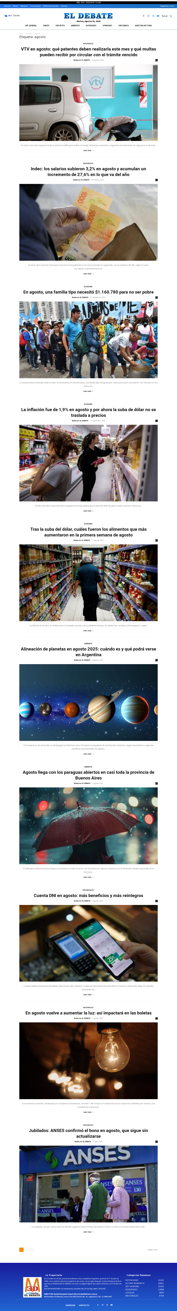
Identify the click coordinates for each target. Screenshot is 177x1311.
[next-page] (32, 1250)
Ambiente (88, 644)
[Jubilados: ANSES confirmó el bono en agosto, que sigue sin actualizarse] (88, 1184)
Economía (88, 287)
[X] (153, 16)
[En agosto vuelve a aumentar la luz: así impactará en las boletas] (88, 1060)
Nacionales (88, 44)
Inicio (21, 33)
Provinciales (88, 890)
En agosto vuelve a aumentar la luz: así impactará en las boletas (89, 1012)
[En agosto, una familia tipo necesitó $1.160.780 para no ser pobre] (88, 339)
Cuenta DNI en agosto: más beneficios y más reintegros (88, 895)
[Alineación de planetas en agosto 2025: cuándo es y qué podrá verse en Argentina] (88, 702)
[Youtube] (158, 16)
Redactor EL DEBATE (82, 60)
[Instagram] (148, 16)
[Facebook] (143, 16)
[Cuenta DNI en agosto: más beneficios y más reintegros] (88, 943)
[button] (168, 16)
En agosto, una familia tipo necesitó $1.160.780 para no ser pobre (88, 292)
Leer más (87, 150)
